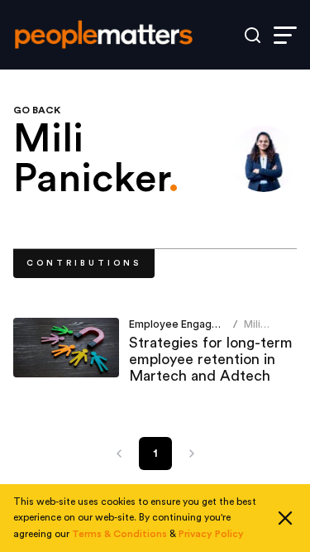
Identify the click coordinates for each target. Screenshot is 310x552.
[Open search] (252, 35)
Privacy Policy (211, 534)
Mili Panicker (265, 330)
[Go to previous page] (119, 453)
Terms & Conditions (119, 534)
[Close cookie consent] (285, 518)
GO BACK (36, 110)
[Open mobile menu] (285, 35)
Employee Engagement (186, 324)
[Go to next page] (191, 453)
